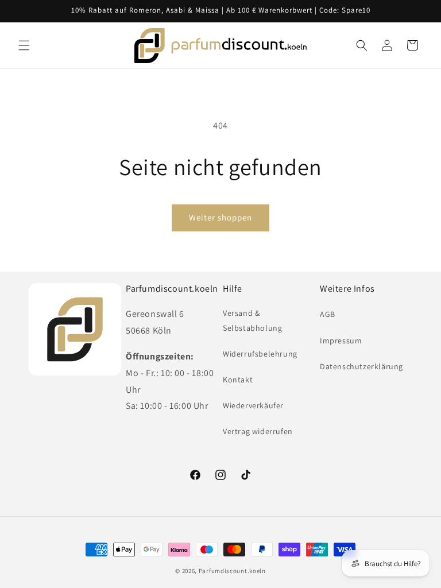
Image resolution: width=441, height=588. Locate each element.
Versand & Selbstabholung (252, 320)
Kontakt (238, 379)
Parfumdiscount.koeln (232, 571)
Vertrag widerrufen (258, 431)
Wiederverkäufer (253, 405)
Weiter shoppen (220, 217)
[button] (24, 45)
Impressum (341, 340)
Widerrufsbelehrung (260, 354)
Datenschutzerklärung (361, 366)
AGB (327, 314)
